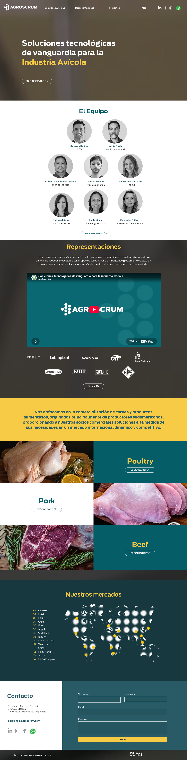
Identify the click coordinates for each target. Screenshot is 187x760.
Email (81, 707)
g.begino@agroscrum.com (24, 720)
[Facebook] (165, 8)
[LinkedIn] (160, 8)
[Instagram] (171, 8)
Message (82, 719)
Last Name (130, 694)
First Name (83, 694)
